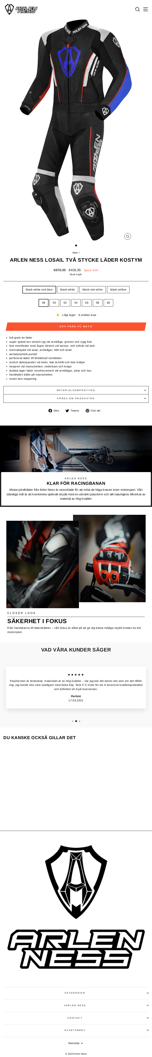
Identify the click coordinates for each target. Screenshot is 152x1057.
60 (108, 302)
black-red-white (93, 289)
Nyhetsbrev (75, 1030)
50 (54, 302)
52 (65, 302)
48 (43, 302)
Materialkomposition (76, 390)
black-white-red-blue (39, 289)
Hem (75, 252)
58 (97, 302)
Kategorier (75, 993)
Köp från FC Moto (76, 326)
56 (86, 302)
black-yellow (118, 289)
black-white (67, 289)
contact (75, 1018)
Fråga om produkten (76, 398)
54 (76, 302)
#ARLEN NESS (75, 1005)
